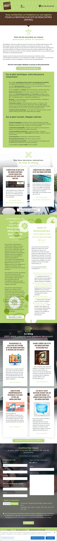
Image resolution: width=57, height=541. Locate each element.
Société (5, 475)
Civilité (5, 462)
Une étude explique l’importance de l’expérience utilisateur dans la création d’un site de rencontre (43, 284)
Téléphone (6, 486)
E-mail (5, 492)
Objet (31, 466)
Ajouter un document (11, 500)
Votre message (34, 473)
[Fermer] (54, 532)
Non (35, 462)
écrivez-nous (43, 268)
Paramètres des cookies (7, 537)
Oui (32, 462)
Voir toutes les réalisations (28, 210)
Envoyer (28, 523)
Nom (4, 469)
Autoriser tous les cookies (38, 537)
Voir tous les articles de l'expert (28, 441)
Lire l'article (14, 382)
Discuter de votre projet (28, 68)
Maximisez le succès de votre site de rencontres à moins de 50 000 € (43, 274)
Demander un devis (15, 317)
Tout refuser (50, 537)
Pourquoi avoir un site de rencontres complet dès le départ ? (43, 298)
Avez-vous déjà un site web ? (39, 460)
